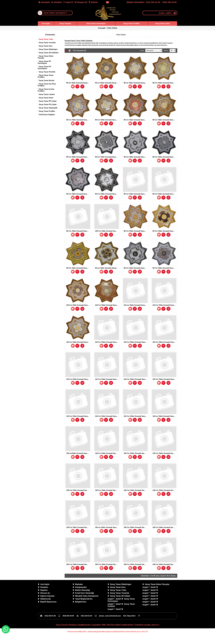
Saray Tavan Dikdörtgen (48, 49)
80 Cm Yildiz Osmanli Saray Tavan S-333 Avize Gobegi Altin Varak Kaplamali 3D (136, 231)
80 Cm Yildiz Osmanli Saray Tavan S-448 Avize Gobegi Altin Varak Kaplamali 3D (136, 120)
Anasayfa (101, 28)
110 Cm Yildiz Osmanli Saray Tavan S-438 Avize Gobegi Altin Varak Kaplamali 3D (164, 305)
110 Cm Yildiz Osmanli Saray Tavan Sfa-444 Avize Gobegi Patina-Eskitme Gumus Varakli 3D (164, 379)
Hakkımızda (45, 599)
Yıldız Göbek (112, 28)
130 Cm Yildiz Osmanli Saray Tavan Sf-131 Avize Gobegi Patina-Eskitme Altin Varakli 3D (107, 490)
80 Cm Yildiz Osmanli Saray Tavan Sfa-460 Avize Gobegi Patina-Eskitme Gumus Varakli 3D (164, 194)
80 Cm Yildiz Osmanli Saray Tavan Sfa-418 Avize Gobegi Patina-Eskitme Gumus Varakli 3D (164, 157)
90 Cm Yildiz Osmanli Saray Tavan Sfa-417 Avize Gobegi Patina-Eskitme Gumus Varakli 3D (136, 157)
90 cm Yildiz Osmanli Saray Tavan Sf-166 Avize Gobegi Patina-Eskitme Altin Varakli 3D (107, 268)
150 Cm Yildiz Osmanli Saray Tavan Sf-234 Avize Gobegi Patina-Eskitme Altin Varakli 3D (136, 564)
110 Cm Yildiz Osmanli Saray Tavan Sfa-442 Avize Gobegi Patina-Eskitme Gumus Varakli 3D (136, 416)
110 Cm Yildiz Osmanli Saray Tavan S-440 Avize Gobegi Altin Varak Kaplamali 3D (107, 305)
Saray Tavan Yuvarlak (47, 42)
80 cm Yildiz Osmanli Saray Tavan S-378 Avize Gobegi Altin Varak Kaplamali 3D (136, 83)
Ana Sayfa (44, 584)
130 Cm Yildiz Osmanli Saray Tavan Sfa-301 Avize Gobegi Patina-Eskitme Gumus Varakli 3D (164, 453)
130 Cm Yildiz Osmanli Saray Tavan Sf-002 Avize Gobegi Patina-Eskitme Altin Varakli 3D (107, 453)
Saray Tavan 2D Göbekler (49, 53)
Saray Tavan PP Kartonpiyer (44, 62)
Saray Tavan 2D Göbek (120, 596)
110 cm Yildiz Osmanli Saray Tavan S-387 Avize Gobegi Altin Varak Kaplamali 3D (136, 305)
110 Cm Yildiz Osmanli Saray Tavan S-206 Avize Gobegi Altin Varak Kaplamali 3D (136, 342)
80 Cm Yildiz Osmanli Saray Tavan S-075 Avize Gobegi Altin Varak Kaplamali (78, 231)
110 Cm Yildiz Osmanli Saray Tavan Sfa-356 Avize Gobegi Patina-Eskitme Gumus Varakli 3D (78, 379)
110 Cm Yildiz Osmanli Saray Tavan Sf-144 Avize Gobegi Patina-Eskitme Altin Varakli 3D (107, 416)
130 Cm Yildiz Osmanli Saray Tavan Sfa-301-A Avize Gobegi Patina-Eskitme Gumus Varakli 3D (78, 490)
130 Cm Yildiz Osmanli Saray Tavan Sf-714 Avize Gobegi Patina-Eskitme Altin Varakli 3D (78, 527)
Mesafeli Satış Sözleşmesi (86, 596)
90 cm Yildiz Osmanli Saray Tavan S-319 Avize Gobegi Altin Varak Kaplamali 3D (107, 83)
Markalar (79, 584)
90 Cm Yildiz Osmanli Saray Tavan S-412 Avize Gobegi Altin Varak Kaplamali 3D (78, 120)
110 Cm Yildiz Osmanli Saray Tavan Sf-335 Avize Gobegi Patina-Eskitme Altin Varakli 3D (164, 342)
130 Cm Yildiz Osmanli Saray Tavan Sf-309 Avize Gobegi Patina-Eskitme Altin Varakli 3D (136, 453)
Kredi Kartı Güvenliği (84, 593)
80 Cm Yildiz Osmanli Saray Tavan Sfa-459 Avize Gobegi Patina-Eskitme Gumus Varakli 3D (136, 268)
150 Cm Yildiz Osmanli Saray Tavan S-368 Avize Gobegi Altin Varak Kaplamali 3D (136, 527)
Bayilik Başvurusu (48, 602)
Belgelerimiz (80, 602)
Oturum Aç (45, 593)
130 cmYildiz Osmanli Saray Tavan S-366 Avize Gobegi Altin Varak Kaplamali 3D (78, 453)
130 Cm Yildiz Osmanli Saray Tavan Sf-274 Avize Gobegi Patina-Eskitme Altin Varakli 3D (164, 490)
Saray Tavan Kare (46, 46)
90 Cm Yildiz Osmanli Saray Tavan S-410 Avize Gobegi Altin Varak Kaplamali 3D (78, 268)
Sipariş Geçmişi (47, 596)
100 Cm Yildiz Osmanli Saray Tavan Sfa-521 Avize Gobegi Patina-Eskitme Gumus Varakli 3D (107, 231)
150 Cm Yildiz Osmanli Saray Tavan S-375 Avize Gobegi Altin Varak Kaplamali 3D (164, 527)
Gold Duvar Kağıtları (47, 114)
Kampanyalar (81, 587)
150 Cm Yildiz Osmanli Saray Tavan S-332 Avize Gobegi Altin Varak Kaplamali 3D (78, 564)
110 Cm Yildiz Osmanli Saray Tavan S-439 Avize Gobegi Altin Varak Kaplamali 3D (78, 305)
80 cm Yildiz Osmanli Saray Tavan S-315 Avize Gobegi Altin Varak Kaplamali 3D (78, 83)
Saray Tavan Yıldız (46, 39)
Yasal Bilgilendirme (83, 599)
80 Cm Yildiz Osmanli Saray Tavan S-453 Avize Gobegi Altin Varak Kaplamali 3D (164, 120)
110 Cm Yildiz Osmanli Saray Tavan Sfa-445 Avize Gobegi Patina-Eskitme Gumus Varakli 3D (78, 416)
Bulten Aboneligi (82, 590)
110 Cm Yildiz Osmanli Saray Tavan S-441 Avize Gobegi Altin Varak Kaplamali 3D (78, 342)
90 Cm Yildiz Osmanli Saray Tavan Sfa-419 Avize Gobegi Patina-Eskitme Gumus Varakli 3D (78, 194)
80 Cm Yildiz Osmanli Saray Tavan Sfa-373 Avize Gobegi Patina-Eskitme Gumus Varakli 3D (78, 157)
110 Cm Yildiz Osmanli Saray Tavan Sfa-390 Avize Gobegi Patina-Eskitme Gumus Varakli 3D (107, 379)
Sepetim (44, 590)
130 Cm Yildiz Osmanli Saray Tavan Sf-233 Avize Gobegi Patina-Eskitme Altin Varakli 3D (136, 490)
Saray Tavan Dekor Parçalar (46, 57)
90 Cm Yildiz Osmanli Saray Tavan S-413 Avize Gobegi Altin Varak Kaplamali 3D (107, 120)
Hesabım (44, 587)
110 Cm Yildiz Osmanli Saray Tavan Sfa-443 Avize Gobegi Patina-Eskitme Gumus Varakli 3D (136, 379)
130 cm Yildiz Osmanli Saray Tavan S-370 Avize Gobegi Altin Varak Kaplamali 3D (164, 416)
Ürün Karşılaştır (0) (79, 50)
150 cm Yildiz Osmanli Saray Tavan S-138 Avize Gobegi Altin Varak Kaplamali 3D (107, 527)
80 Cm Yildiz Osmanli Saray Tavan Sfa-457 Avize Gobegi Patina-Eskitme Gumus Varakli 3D (107, 194)
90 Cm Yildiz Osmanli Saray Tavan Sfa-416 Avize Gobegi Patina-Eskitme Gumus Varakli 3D (107, 157)
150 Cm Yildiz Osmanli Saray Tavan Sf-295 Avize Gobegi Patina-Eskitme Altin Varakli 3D (164, 564)
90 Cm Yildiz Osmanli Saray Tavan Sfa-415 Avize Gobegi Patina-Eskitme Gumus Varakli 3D (164, 268)
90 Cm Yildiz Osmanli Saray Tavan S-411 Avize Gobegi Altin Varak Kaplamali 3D (164, 83)
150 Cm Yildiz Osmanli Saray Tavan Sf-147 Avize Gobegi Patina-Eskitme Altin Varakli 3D (107, 564)
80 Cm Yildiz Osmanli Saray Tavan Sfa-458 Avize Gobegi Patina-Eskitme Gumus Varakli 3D (136, 194)
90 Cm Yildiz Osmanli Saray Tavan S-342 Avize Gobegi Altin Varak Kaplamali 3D (164, 231)
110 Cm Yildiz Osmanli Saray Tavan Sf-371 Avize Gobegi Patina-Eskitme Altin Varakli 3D (107, 342)
